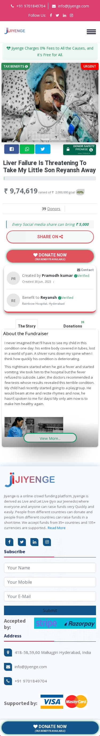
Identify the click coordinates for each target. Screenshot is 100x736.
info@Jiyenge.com (73, 5)
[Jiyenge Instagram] (71, 15)
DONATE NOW (51, 256)
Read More (57, 527)
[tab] (26, 324)
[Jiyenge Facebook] (51, 15)
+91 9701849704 (30, 5)
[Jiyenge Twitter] (57, 15)
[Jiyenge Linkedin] (64, 15)
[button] (50, 437)
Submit (50, 610)
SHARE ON (48, 236)
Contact (87, 270)
